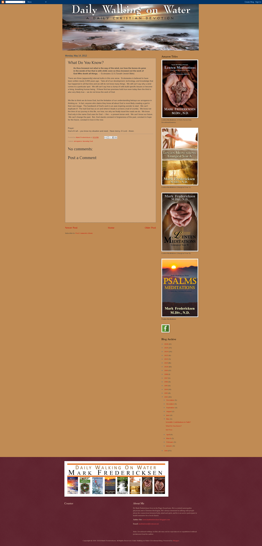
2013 (166, 393)
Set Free (169, 430)
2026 (166, 344)
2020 (166, 367)
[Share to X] (110, 137)
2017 (166, 378)
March (169, 438)
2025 (166, 348)
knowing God (88, 141)
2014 (166, 389)
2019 (166, 370)
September (170, 408)
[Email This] (105, 137)
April (168, 434)
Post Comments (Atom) (84, 233)
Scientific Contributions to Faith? (178, 422)
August (169, 411)
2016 (166, 382)
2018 (166, 374)
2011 (166, 451)
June (168, 415)
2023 (166, 355)
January (169, 446)
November (170, 404)
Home (111, 227)
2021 (166, 363)
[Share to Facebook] (113, 137)
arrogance (78, 141)
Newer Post (71, 227)
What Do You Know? (174, 426)
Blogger (176, 541)
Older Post (150, 227)
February (170, 442)
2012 (166, 397)
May (168, 419)
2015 (166, 386)
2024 (166, 352)
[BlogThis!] (108, 137)
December (170, 400)
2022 (166, 359)
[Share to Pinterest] (115, 137)
